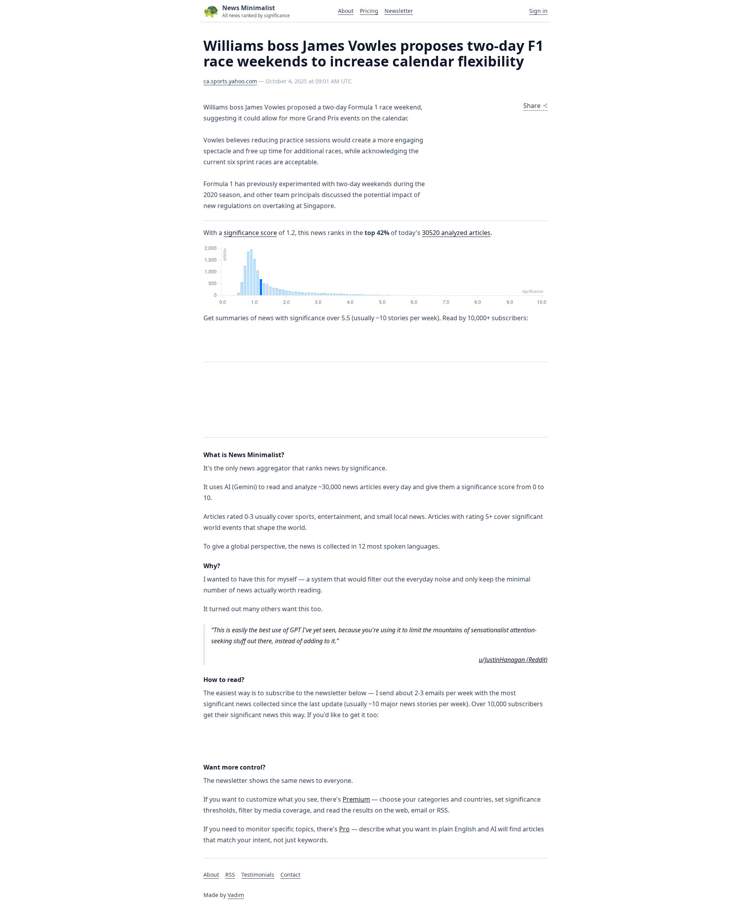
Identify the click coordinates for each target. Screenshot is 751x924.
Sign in (538, 10)
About (346, 10)
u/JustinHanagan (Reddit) (513, 659)
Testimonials (257, 874)
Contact (290, 874)
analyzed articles (456, 232)
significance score (250, 232)
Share (532, 105)
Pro (344, 829)
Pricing (369, 10)
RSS (230, 874)
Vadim (236, 895)
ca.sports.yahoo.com (230, 81)
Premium (356, 799)
